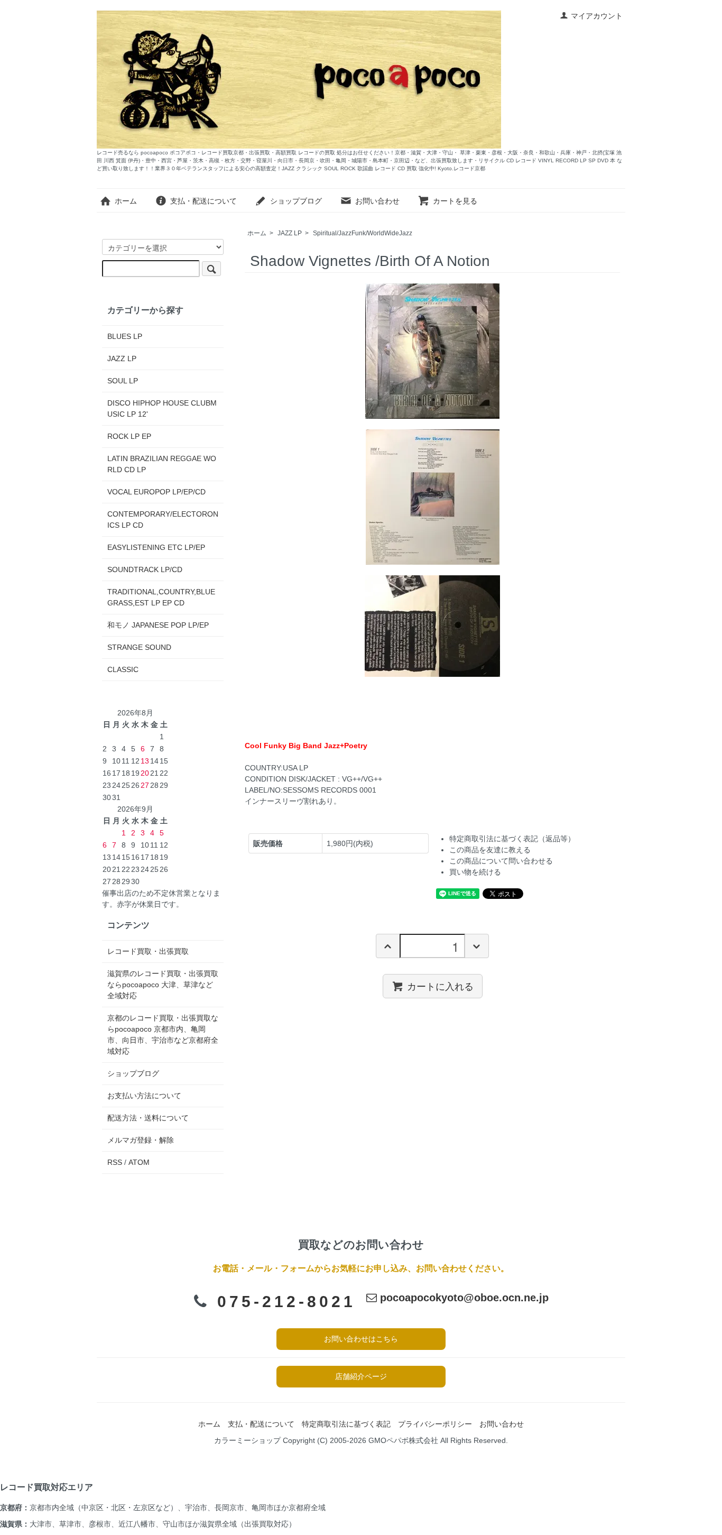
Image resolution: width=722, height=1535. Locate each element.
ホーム (126, 201)
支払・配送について (203, 201)
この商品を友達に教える (490, 849)
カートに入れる (440, 985)
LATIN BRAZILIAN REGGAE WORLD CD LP (161, 464)
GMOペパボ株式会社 (403, 1440)
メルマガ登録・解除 (140, 1140)
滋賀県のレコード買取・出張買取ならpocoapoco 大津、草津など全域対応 (162, 984)
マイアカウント (597, 16)
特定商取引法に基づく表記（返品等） (512, 838)
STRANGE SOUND (139, 647)
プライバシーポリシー (435, 1424)
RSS (114, 1162)
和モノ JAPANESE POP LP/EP (158, 625)
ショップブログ (296, 201)
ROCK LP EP (129, 436)
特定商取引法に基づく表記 (346, 1424)
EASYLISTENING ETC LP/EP (156, 547)
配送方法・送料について (148, 1118)
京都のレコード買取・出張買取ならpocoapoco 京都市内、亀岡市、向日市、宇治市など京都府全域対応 (162, 1034)
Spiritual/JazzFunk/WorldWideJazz (362, 233)
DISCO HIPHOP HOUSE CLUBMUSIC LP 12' (162, 408)
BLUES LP (124, 336)
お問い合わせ (377, 201)
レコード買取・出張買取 (148, 951)
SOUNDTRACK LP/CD (144, 569)
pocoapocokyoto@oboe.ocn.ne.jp (463, 1297)
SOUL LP (122, 380)
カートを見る (455, 201)
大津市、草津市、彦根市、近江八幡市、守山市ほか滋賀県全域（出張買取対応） (163, 1524)
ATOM (139, 1162)
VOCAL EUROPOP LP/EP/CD (156, 492)
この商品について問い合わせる (501, 861)
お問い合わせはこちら (361, 1339)
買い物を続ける (475, 872)
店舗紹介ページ (361, 1376)
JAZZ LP (289, 233)
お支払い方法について (144, 1095)
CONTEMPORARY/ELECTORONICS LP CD (162, 519)
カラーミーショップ (247, 1440)
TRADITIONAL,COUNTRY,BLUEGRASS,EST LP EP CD (161, 597)
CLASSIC (122, 669)
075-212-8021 (286, 1301)
